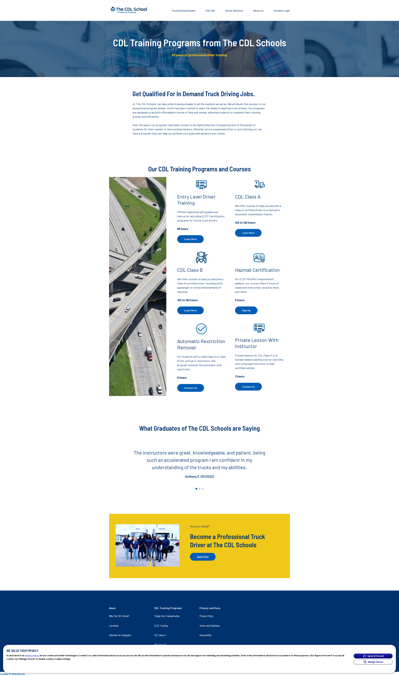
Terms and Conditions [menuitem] (210, 625)
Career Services (234, 10)
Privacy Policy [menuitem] (206, 616)
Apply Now (203, 556)
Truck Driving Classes (183, 10)
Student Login (282, 10)
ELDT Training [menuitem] (161, 625)
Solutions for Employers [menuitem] (120, 635)
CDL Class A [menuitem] (160, 635)
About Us (258, 10)
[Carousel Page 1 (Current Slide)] (196, 489)
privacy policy (31, 655)
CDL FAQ (210, 10)
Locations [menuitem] (113, 625)
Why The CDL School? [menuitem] (119, 616)
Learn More (190, 239)
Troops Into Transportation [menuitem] (167, 616)
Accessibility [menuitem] (205, 635)
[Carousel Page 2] (199, 489)
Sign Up (246, 310)
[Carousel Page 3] (203, 489)
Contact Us (190, 387)
